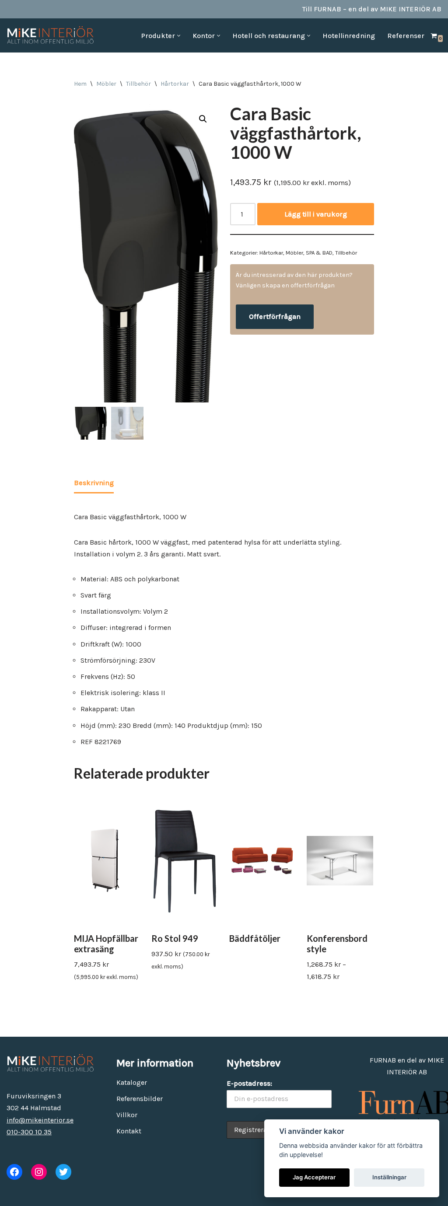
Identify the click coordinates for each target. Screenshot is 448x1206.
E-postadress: (249, 1083)
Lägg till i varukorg (315, 214)
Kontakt (128, 1131)
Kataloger (131, 1082)
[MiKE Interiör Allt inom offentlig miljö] (50, 35)
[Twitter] (63, 1172)
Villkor (126, 1115)
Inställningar (389, 1177)
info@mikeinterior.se (40, 1120)
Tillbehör (138, 83)
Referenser (405, 35)
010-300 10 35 (29, 1132)
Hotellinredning (348, 35)
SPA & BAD (319, 252)
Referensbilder (139, 1098)
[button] (178, 35)
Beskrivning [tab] (94, 483)
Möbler (106, 83)
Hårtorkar (175, 83)
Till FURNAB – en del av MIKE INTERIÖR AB (371, 9)
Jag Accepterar (314, 1177)
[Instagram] (39, 1172)
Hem (80, 83)
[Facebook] (14, 1172)
